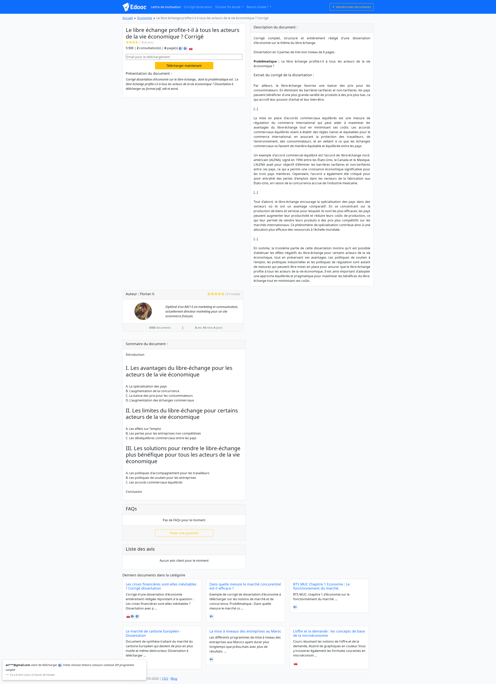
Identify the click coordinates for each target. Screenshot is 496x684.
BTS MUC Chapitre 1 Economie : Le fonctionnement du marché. (321, 586)
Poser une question (184, 533)
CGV (165, 678)
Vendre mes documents (353, 7)
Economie (144, 18)
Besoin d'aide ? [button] (258, 7)
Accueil (127, 18)
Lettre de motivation (166, 7)
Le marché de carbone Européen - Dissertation (153, 633)
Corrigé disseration (198, 7)
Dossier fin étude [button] (228, 7)
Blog (174, 678)
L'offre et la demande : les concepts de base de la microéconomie (329, 633)
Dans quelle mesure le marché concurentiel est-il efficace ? (245, 586)
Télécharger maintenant (184, 65)
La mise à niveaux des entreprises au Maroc (245, 631)
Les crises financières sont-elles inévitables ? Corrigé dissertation (161, 586)
